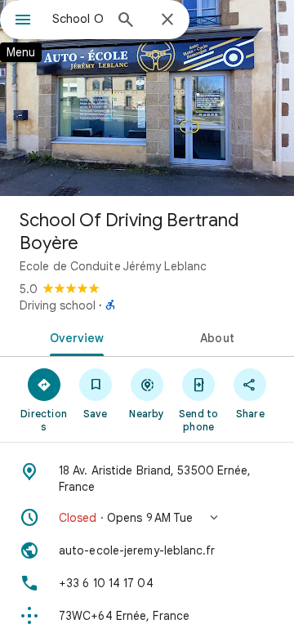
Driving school (58, 305)
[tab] (74, 336)
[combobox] (77, 19)
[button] (147, 517)
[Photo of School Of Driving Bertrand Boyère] (147, 98)
